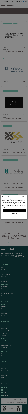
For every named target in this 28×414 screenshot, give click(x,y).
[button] (14, 217)
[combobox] (23, 196)
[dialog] (14, 207)
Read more (18, 207)
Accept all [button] (14, 210)
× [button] (25, 196)
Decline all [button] (14, 213)
